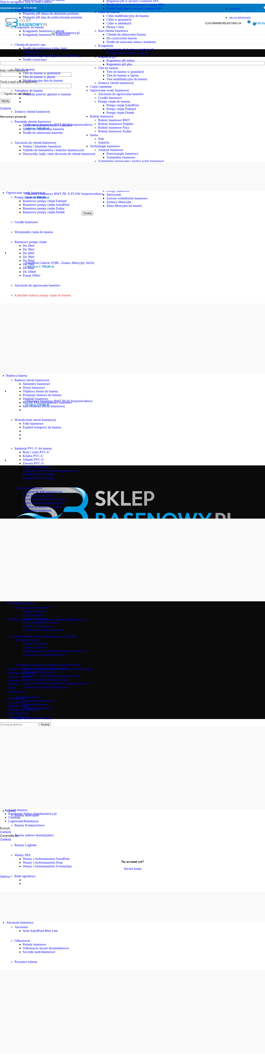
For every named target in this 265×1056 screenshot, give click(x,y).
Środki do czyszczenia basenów (43, 129)
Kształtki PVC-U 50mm (38, 474)
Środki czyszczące (35, 59)
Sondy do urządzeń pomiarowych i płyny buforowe (56, 683)
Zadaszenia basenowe (37, 510)
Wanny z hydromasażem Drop (43, 862)
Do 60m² (29, 260)
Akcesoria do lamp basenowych (44, 655)
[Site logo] (26, 33)
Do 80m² (29, 268)
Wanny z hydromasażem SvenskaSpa (47, 866)
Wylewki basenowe (35, 704)
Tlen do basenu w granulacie (41, 73)
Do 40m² (29, 253)
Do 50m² (29, 257)
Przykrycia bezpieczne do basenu (44, 499)
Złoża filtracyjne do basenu (40, 622)
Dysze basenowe (34, 387)
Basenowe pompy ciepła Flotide (44, 212)
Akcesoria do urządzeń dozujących (46, 687)
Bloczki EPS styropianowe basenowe (47, 402)
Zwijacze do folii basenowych (42, 492)
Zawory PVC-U (33, 463)
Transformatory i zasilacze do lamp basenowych (54, 651)
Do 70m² (29, 264)
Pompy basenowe (34, 611)
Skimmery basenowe (36, 384)
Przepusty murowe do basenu (42, 395)
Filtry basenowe (33, 615)
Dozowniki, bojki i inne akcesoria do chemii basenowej (59, 154)
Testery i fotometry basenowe (42, 146)
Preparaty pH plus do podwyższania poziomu (52, 17)
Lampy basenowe (34, 647)
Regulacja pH (32, 52)
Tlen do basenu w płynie (39, 77)
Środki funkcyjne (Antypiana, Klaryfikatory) (52, 56)
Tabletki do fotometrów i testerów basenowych (53, 150)
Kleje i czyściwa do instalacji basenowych (50, 470)
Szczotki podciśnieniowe (39, 952)
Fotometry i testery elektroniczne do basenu (51, 676)
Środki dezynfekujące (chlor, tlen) (45, 48)
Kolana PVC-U (33, 456)
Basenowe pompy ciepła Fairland (44, 201)
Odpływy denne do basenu (40, 391)
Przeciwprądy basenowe (39, 700)
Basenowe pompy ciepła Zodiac (44, 208)
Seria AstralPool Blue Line (40, 931)
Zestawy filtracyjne (35, 619)
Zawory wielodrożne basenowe (43, 630)
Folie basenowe (33, 423)
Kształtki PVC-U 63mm (38, 478)
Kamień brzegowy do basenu (42, 427)
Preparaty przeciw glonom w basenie (47, 94)
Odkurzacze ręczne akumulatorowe (46, 948)
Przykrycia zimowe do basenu (42, 506)
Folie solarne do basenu (38, 495)
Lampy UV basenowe (37, 626)
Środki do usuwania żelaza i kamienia (47, 125)
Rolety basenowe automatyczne (43, 503)
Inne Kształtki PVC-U (37, 467)
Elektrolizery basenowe (38, 672)
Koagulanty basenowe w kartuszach (46, 34)
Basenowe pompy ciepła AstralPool (46, 204)
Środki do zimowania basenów (43, 132)
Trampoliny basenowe (37, 708)
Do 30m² (29, 249)
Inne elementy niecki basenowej (44, 406)
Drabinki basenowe (35, 398)
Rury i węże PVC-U (36, 452)
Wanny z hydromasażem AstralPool (46, 859)
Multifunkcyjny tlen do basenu (43, 80)
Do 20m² (29, 245)
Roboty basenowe (34, 944)
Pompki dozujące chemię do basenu (46, 679)
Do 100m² (29, 271)
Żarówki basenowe (35, 643)
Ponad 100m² (31, 275)
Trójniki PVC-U (33, 459)
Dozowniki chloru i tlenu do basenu (46, 668)
